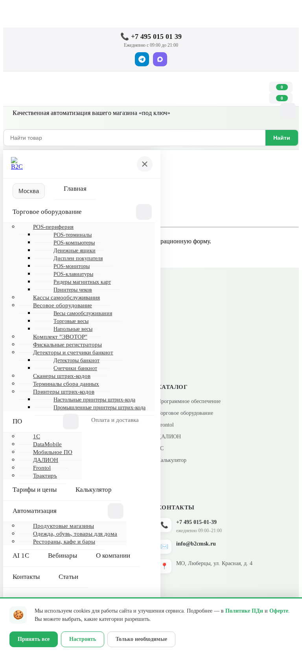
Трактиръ (45, 476)
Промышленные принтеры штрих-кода (99, 408)
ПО (17, 421)
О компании (113, 555)
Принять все (34, 639)
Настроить (82, 639)
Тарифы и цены (35, 489)
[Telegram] (142, 59)
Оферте (278, 611)
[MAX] (160, 59)
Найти (281, 138)
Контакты (26, 576)
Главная (75, 188)
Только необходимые (141, 639)
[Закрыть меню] (145, 164)
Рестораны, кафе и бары (64, 541)
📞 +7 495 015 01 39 (151, 36)
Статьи (68, 576)
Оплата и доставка (115, 420)
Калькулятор (94, 489)
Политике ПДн (244, 611)
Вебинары (62, 555)
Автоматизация (35, 511)
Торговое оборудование (47, 211)
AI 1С (21, 555)
